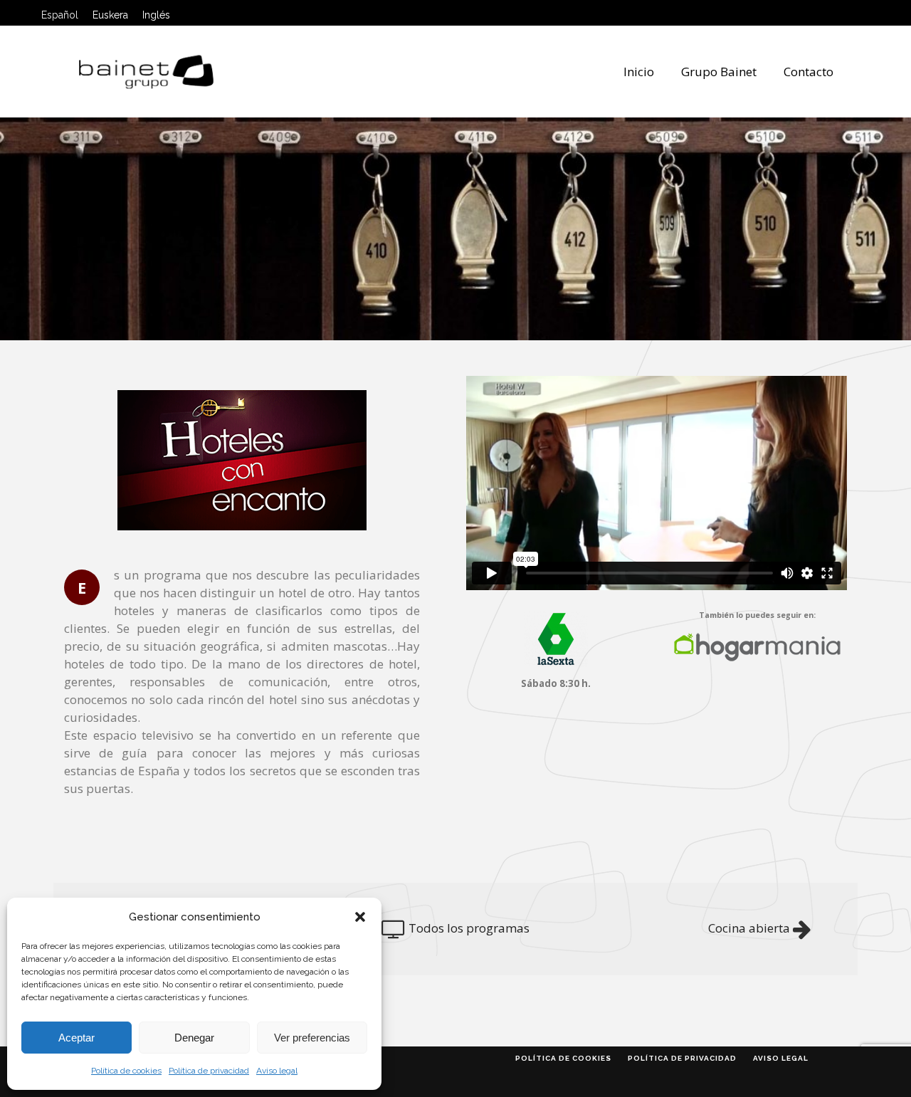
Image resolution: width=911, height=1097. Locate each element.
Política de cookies (126, 1071)
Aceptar (76, 1038)
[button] (360, 917)
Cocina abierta (749, 928)
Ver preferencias (312, 1038)
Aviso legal (276, 1071)
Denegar (194, 1038)
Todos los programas (469, 928)
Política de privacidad (209, 1071)
